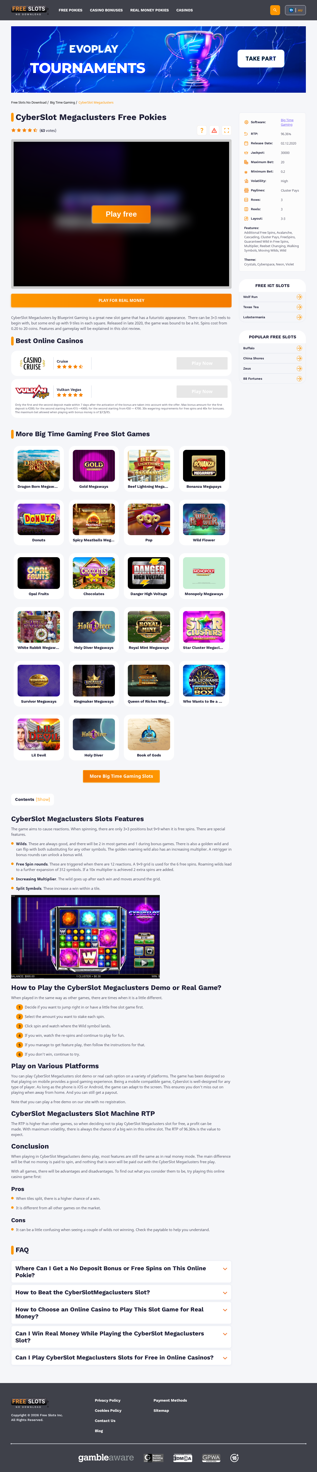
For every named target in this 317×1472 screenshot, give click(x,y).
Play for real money (121, 300)
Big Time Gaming (287, 122)
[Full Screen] (227, 130)
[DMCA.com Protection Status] (182, 1458)
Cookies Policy (108, 1410)
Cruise (62, 361)
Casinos (184, 10)
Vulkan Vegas (69, 389)
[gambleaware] (106, 1458)
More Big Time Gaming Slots (121, 776)
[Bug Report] (214, 130)
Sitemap (161, 1410)
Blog (99, 1431)
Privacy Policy (107, 1400)
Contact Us (105, 1420)
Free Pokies (70, 10)
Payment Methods (170, 1400)
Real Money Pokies (149, 10)
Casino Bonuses (106, 10)
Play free (121, 214)
